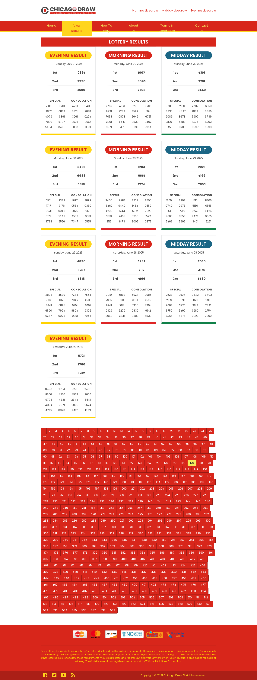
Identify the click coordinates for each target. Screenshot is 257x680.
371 (190, 546)
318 (202, 527)
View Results (76, 28)
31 (84, 437)
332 (159, 533)
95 (84, 456)
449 (97, 578)
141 (124, 469)
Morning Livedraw (145, 10)
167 (183, 476)
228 (205, 495)
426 (202, 565)
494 (203, 591)
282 (206, 514)
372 (199, 546)
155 (79, 476)
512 (206, 597)
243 (178, 501)
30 (76, 437)
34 (108, 437)
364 (122, 546)
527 (171, 604)
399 (114, 559)
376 (65, 553)
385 (152, 553)
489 (154, 591)
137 (89, 469)
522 (124, 604)
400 (124, 559)
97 (100, 456)
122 (131, 463)
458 (183, 578)
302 (54, 527)
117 (91, 463)
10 (101, 431)
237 (121, 501)
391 (210, 553)
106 (177, 456)
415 (99, 565)
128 (183, 463)
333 (168, 533)
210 (45, 495)
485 (114, 591)
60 (147, 444)
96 (92, 456)
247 (45, 508)
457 (174, 578)
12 (114, 431)
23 (194, 431)
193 (62, 489)
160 (122, 476)
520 (106, 604)
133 (54, 469)
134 (63, 469)
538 (103, 610)
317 (193, 527)
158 (105, 476)
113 (59, 463)
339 (55, 540)
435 (124, 572)
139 (107, 469)
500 (95, 597)
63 (171, 444)
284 (55, 521)
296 (169, 521)
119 (107, 463)
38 (140, 437)
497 (65, 597)
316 (184, 527)
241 (159, 501)
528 (180, 604)
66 (195, 444)
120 (115, 463)
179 (115, 482)
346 (124, 540)
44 (188, 437)
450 (106, 578)
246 (207, 501)
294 (150, 521)
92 (60, 456)
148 (187, 469)
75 (92, 450)
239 (140, 501)
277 (159, 514)
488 (144, 591)
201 (133, 489)
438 (154, 572)
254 (111, 508)
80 (133, 450)
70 (53, 450)
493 (193, 591)
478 (46, 591)
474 (173, 585)
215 (87, 495)
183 (149, 482)
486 (124, 591)
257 (139, 508)
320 (45, 533)
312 (149, 527)
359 (74, 546)
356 (45, 546)
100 (125, 456)
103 (150, 456)
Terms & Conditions (166, 28)
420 (145, 565)
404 (163, 559)
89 (204, 450)
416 (108, 565)
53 (92, 444)
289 (103, 521)
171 (44, 482)
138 (98, 469)
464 (75, 585)
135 (72, 469)
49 (61, 444)
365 (132, 546)
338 (45, 540)
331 (150, 533)
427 (45, 572)
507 (161, 597)
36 (124, 437)
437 (144, 572)
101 (133, 456)
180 (124, 482)
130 (201, 463)
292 (131, 521)
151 (44, 476)
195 (80, 489)
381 (114, 553)
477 (203, 585)
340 (65, 540)
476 (193, 585)
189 (202, 482)
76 (100, 450)
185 (167, 482)
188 (193, 482)
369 (171, 546)
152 (53, 476)
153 (61, 476)
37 (132, 437)
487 (134, 591)
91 (52, 456)
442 (193, 572)
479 (56, 591)
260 (168, 508)
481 (75, 591)
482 (84, 591)
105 (168, 456)
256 (130, 508)
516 (71, 604)
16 (143, 431)
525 (152, 604)
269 (83, 514)
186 (176, 482)
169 (200, 476)
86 (180, 450)
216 (96, 495)
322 (64, 533)
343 (94, 540)
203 (151, 489)
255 (121, 508)
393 (55, 559)
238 (130, 501)
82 (148, 450)
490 (164, 591)
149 (196, 469)
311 (140, 527)
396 (84, 559)
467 (104, 585)
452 (125, 578)
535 (74, 610)
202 (142, 489)
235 (102, 501)
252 (92, 508)
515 (63, 604)
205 (171, 489)
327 (111, 533)
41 (164, 437)
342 (84, 540)
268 (74, 514)
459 (193, 578)
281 (197, 514)
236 (111, 501)
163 (147, 476)
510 (190, 597)
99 (116, 456)
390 (201, 553)
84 (164, 450)
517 (80, 604)
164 (156, 476)
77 (108, 450)
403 (152, 559)
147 (178, 469)
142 (133, 469)
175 (80, 482)
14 (128, 431)
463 (64, 585)
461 (45, 585)
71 (60, 450)
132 (45, 469)
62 (162, 444)
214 (79, 495)
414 (90, 565)
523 (133, 604)
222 (149, 495)
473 (163, 585)
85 (172, 450)
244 (188, 501)
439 (164, 572)
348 (144, 540)
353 (191, 540)
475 (183, 585)
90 (45, 456)
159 (113, 476)
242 (168, 501)
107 (186, 456)
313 (158, 527)
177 (97, 482)
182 (140, 482)
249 (65, 508)
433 (104, 572)
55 (108, 444)
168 (192, 476)
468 (114, 585)
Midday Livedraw (174, 10)
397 (94, 559)
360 (84, 546)
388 (181, 553)
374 (46, 553)
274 (130, 514)
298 (188, 521)
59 (139, 444)
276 (150, 514)
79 (124, 450)
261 (177, 508)
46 (205, 437)
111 (44, 463)
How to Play (106, 28)
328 (121, 533)
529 (189, 604)
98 (108, 456)
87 (188, 450)
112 (51, 463)
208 (199, 489)
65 (187, 444)
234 (92, 501)
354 (201, 540)
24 (202, 431)
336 (198, 533)
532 (45, 610)
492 (183, 591)
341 (75, 540)
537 (93, 610)
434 (114, 572)
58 (131, 444)
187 (184, 482)
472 (153, 585)
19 (164, 431)
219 (122, 495)
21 (179, 431)
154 (70, 476)
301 (45, 527)
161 (130, 476)
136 (80, 469)
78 (116, 450)
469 (124, 585)
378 (84, 553)
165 (165, 476)
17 (150, 431)
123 (140, 463)
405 (172, 559)
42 (172, 437)
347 (134, 540)
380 (104, 553)
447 (76, 578)
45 (196, 437)
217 (105, 495)
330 (140, 533)
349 (154, 540)
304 (74, 527)
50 (69, 444)
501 (104, 597)
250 (75, 508)
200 (124, 489)
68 (211, 444)
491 (174, 591)
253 (102, 508)
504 (132, 597)
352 (182, 540)
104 (159, 456)
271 (103, 514)
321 (55, 533)
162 (139, 476)
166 (174, 476)
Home (51, 25)
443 (203, 572)
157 (96, 476)
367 (151, 546)
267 (64, 514)
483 (94, 591)
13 (121, 431)
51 (77, 444)
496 (55, 597)
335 (188, 533)
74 (84, 450)
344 (104, 540)
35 (116, 437)
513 (45, 604)
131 (209, 463)
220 (131, 495)
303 (64, 527)
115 (75, 463)
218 (113, 495)
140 (116, 469)
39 (148, 437)
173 (62, 482)
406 (182, 559)
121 (123, 463)
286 (74, 521)
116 (83, 463)
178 (106, 482)
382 (123, 553)
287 (84, 521)
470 (134, 585)
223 (158, 495)
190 (211, 482)
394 (65, 559)
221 (140, 495)
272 (111, 514)
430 (75, 572)
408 (202, 559)
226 (186, 495)
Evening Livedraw (203, 10)
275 (140, 514)
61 (155, 444)
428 (55, 572)
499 (85, 597)
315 (175, 527)
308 (113, 527)
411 (64, 565)
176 (88, 482)
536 (83, 610)
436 (134, 572)
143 (142, 469)
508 (171, 597)
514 (54, 604)
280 (188, 514)
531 (208, 604)
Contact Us (201, 28)
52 (84, 444)
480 (65, 591)
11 (108, 431)
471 (144, 585)
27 (52, 437)
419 (135, 565)
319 (211, 527)
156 (87, 476)
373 (209, 546)
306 (93, 527)
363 (112, 546)
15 (136, 431)
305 (83, 527)
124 (149, 463)
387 (171, 553)
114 (67, 463)
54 (100, 444)
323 (73, 533)
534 (64, 610)
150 (205, 469)
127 (175, 463)
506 (151, 597)
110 (212, 456)
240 (150, 501)
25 (210, 431)
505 (142, 597)
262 (186, 508)
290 (112, 521)
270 (93, 514)
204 (161, 489)
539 (112, 610)
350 (163, 540)
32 (91, 437)
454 (145, 578)
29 (68, 437)
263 (195, 508)
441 (183, 572)
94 (76, 456)
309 (122, 527)
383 (132, 553)
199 (115, 489)
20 (171, 431)
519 (97, 604)
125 (157, 463)
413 (81, 565)
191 (44, 489)
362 (102, 546)
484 (104, 591)
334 (178, 533)
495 (45, 597)
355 (210, 540)
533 (55, 610)
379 (94, 553)
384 (142, 553)
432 (94, 572)
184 (158, 482)
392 (45, 559)
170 (209, 476)
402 (142, 559)
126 (166, 463)
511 (197, 597)
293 (140, 521)
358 (64, 546)
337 (208, 533)
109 (203, 456)
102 (142, 456)
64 (179, 444)
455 (154, 578)
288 (93, 521)
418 (126, 565)
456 (164, 578)
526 (161, 604)
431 (85, 572)
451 (116, 578)
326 (102, 533)
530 (199, 604)
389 (191, 553)
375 (55, 553)
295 (159, 521)
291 (122, 521)
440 (174, 572)
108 (195, 456)
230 (55, 501)
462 (54, 585)
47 (45, 444)
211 (53, 495)
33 (99, 437)
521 (115, 604)
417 (117, 565)
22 (186, 431)
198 (106, 489)
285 (65, 521)
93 (68, 456)
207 (190, 489)
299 (198, 521)
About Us (133, 28)
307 (103, 527)
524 (142, 604)
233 (82, 501)
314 (166, 527)
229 (45, 501)
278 (169, 514)
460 (203, 578)
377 (75, 553)
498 (75, 597)
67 (203, 444)
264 (205, 508)
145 (160, 469)
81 (140, 450)
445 (56, 578)
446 (66, 578)
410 (55, 565)
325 (92, 533)
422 (163, 565)
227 (195, 495)
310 (132, 527)
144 (151, 469)
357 (55, 546)
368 (161, 546)
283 (45, 521)
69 (45, 450)
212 (61, 495)
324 (83, 533)
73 (76, 450)
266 (55, 514)
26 (44, 437)
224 (167, 495)
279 (178, 514)
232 (73, 501)
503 (123, 597)
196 (88, 489)
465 (84, 585)
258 (149, 508)
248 (55, 508)
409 (46, 565)
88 (196, 450)
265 (45, 514)
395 (75, 559)
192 (53, 489)
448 (86, 578)
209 (209, 489)
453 (135, 578)
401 (133, 559)
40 (156, 437)
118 (99, 463)
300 (207, 521)
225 (177, 495)
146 (169, 469)
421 (154, 565)
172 (53, 482)
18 (157, 431)
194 (71, 489)
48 (53, 444)
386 (162, 553)
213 (70, 495)
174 (71, 482)
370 (180, 546)
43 (180, 437)
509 (180, 597)
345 (114, 540)
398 (104, 559)
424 (183, 565)
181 (132, 482)
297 (178, 521)
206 (180, 489)
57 (123, 444)
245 (197, 501)
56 (116, 444)
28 (60, 437)
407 (192, 559)
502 (113, 597)
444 (46, 578)
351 (173, 540)
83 (156, 450)
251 (84, 508)
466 (94, 585)
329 (130, 533)
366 (141, 546)
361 (93, 546)
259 (158, 508)
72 (68, 450)
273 (121, 514)
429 (65, 572)
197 (97, 489)
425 (192, 565)
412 (72, 565)
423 (173, 565)
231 (64, 501)
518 (88, 604)
